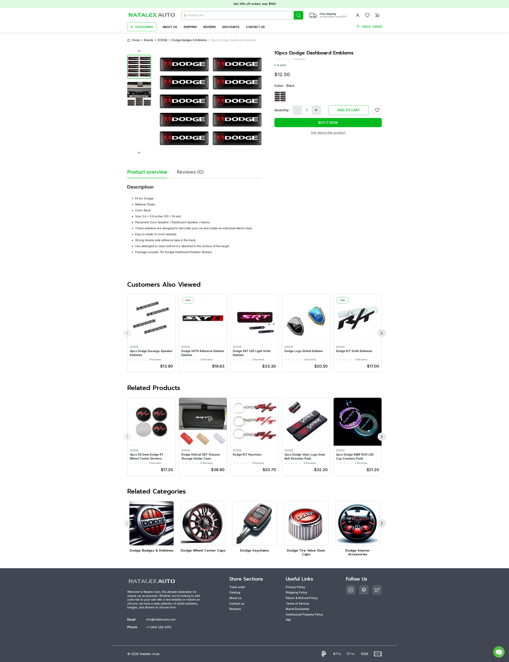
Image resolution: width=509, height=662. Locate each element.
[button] (499, 652)
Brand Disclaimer (297, 609)
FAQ (288, 619)
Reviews (209, 27)
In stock (281, 65)
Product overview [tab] (147, 172)
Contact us (255, 27)
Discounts (231, 27)
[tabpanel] (194, 217)
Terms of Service (297, 603)
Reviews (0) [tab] (190, 172)
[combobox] (242, 15)
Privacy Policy (295, 587)
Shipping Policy (296, 592)
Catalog (234, 592)
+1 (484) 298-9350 (158, 627)
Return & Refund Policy (302, 598)
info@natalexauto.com (161, 619)
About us (170, 27)
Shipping (190, 27)
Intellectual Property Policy (304, 614)
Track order (237, 587)
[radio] (275, 59)
